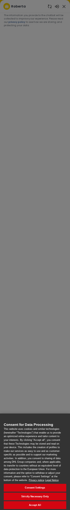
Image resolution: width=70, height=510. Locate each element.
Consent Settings (35, 487)
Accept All (35, 505)
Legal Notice (52, 480)
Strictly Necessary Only (35, 496)
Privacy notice (36, 480)
